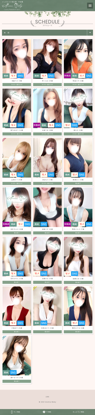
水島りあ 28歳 (47, 130)
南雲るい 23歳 (78, 180)
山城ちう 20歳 (16, 180)
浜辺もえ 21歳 (47, 180)
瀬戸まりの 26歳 (17, 378)
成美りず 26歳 (47, 229)
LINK (47, 397)
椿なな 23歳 (78, 130)
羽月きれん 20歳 (17, 279)
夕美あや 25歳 (16, 328)
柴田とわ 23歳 (78, 81)
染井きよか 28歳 (17, 229)
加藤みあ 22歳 (78, 279)
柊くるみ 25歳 (47, 81)
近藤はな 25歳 (47, 279)
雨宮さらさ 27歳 (78, 229)
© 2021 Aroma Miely (47, 402)
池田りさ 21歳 (17, 81)
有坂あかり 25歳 (47, 328)
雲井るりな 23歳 (78, 328)
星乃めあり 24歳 (17, 130)
